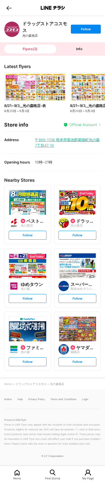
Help (20, 399)
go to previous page (9, 8)
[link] (12, 29)
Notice (8, 399)
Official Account (83, 124)
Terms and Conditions (63, 399)
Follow (86, 30)
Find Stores (52, 478)
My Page (88, 478)
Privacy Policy (36, 399)
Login (85, 399)
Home (17, 478)
